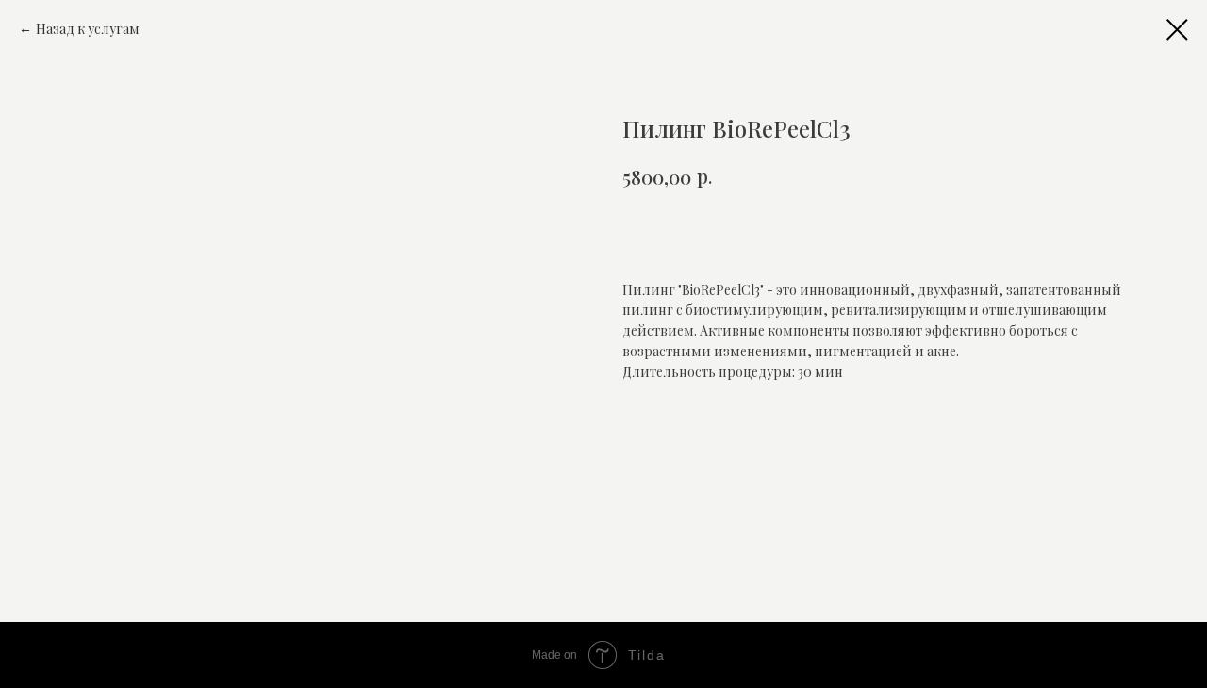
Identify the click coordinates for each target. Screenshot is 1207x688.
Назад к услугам (88, 29)
